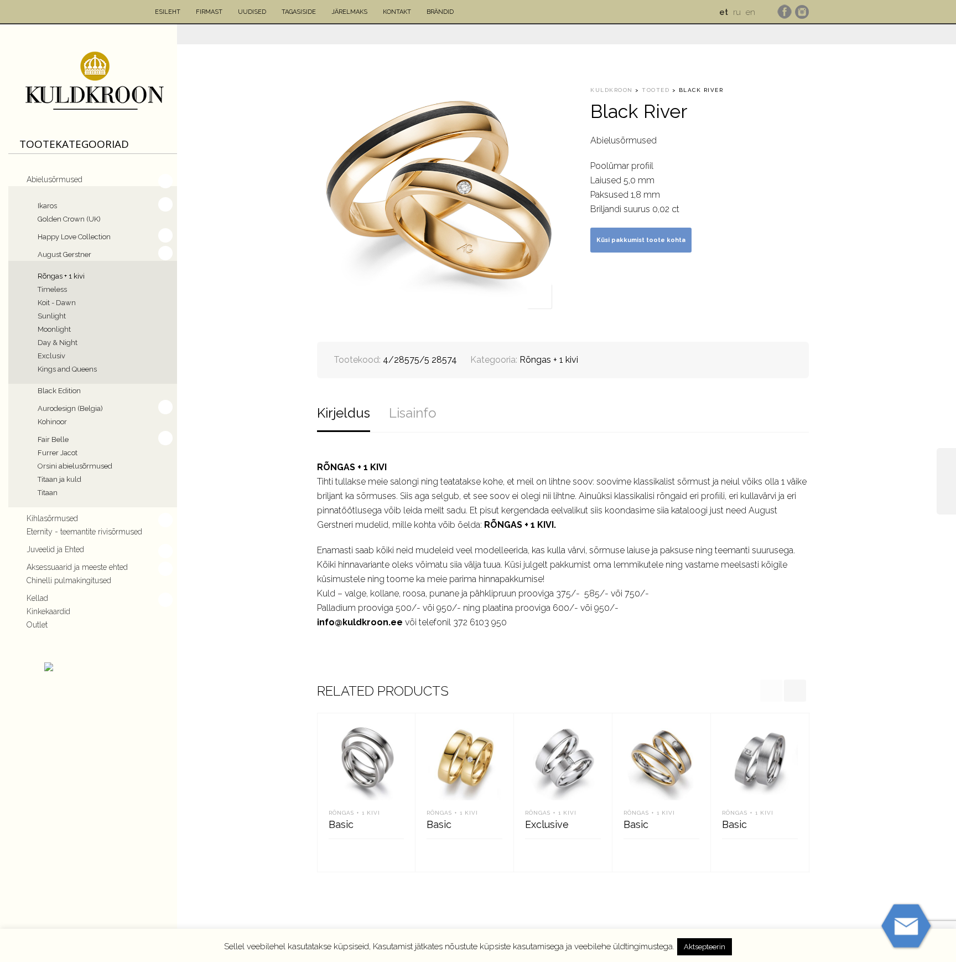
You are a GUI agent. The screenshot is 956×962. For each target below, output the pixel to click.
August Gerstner (64, 254)
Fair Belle (53, 439)
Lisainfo (413, 413)
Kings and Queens (67, 369)
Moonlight (54, 329)
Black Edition (59, 391)
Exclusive (547, 824)
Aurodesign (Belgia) (70, 408)
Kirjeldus (343, 413)
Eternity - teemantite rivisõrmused (84, 531)
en (750, 12)
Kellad (37, 598)
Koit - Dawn (57, 303)
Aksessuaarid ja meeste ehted (77, 567)
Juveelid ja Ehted (55, 549)
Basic (341, 824)
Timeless (52, 289)
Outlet (37, 624)
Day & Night (57, 342)
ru (737, 12)
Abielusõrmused (54, 179)
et (723, 12)
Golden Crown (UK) (69, 219)
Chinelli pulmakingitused (69, 580)
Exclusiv (51, 356)
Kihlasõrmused (52, 518)
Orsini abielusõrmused (75, 466)
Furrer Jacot (57, 453)
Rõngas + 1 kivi (61, 276)
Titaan (48, 492)
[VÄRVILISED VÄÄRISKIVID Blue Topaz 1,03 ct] (946, 481)
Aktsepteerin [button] (704, 947)
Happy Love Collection (74, 237)
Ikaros (47, 206)
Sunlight (52, 316)
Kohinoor (52, 422)
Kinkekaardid (48, 611)
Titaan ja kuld (59, 479)
